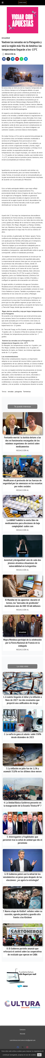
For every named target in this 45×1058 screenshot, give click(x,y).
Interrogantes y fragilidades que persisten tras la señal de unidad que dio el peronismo (22, 839)
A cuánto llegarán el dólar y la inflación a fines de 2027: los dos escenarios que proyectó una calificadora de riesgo (23, 700)
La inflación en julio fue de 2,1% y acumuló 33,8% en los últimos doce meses (22, 770)
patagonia (18, 391)
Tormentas (27, 391)
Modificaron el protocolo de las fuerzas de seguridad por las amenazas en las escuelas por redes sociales (22, 483)
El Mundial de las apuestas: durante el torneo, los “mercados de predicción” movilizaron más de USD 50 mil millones (22, 602)
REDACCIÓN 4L (10, 54)
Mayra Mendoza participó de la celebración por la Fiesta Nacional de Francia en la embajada (22, 642)
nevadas (11, 391)
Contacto (22, 1029)
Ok (39, 1055)
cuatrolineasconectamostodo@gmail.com (22, 1040)
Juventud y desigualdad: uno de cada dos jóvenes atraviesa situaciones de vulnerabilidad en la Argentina (22, 563)
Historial (22, 1034)
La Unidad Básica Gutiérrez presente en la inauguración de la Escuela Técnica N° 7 (22, 804)
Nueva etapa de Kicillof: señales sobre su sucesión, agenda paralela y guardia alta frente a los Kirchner (23, 914)
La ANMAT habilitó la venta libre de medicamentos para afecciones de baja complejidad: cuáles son (22, 523)
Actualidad (6, 38)
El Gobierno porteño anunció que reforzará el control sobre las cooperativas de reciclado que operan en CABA (22, 951)
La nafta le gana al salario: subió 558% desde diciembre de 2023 (23, 736)
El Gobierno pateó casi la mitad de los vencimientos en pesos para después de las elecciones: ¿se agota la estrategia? (22, 877)
